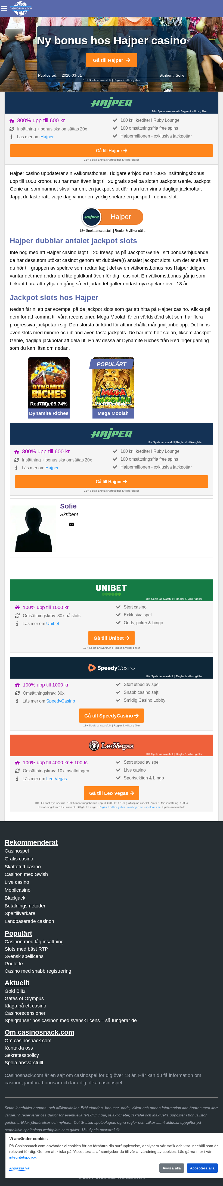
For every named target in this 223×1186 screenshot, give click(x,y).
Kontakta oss (19, 1048)
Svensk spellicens (24, 956)
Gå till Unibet (109, 638)
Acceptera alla (202, 1168)
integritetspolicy (22, 1157)
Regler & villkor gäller (127, 80)
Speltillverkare (20, 913)
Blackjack (15, 898)
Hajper (47, 137)
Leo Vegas (56, 778)
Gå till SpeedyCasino (108, 716)
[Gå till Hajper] (111, 103)
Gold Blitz (15, 991)
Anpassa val (19, 1168)
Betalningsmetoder (25, 906)
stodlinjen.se (135, 807)
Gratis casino (19, 859)
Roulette (14, 963)
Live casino (17, 882)
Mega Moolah (113, 413)
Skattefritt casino (23, 866)
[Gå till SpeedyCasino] (111, 668)
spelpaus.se (153, 807)
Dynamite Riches (49, 413)
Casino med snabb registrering (38, 971)
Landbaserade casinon (29, 921)
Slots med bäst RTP (26, 949)
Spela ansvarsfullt (24, 1062)
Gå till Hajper (108, 60)
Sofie (180, 75)
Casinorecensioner (25, 1013)
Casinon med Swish (26, 874)
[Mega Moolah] (113, 382)
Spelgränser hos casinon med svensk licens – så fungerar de (71, 1020)
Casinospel (17, 851)
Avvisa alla (172, 1168)
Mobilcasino (17, 890)
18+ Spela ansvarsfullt (97, 80)
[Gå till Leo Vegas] (111, 745)
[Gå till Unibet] (111, 590)
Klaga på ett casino (25, 1006)
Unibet (52, 623)
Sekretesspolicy (22, 1055)
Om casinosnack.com (28, 1040)
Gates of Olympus (24, 998)
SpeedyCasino (60, 701)
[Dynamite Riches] (49, 382)
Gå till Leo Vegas (108, 793)
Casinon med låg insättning (34, 941)
